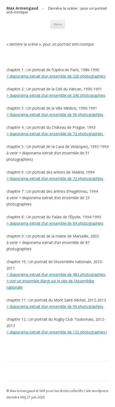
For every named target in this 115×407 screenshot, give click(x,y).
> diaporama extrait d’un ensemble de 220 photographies (55, 76)
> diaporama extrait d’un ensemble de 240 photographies (55, 95)
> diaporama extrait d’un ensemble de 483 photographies (55, 274)
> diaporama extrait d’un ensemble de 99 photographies (54, 306)
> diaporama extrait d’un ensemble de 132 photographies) (56, 332)
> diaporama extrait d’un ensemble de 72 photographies (54, 133)
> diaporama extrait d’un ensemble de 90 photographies (54, 114)
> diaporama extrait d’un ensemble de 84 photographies (54, 223)
